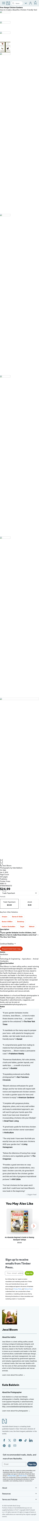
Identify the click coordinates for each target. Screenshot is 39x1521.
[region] (19, 1226)
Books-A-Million (7, 921)
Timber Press (5, 881)
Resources (6, 1493)
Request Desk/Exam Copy (11, 949)
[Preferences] (25, 3)
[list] (19, 778)
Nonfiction (4, 954)
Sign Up (29, 1273)
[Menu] (3, 3)
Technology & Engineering (10, 958)
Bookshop (20, 921)
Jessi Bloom (6, 865)
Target (22, 926)
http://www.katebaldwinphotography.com (17, 1406)
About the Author (7, 963)
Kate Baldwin (17, 868)
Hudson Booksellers (8, 926)
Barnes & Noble (17, 916)
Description (4, 929)
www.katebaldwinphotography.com (13, 1004)
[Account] (30, 3)
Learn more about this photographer (15, 1411)
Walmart (31, 926)
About (4, 1487)
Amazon (4, 916)
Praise (2, 1007)
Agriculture (26, 958)
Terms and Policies (9, 1499)
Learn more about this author (12, 1375)
